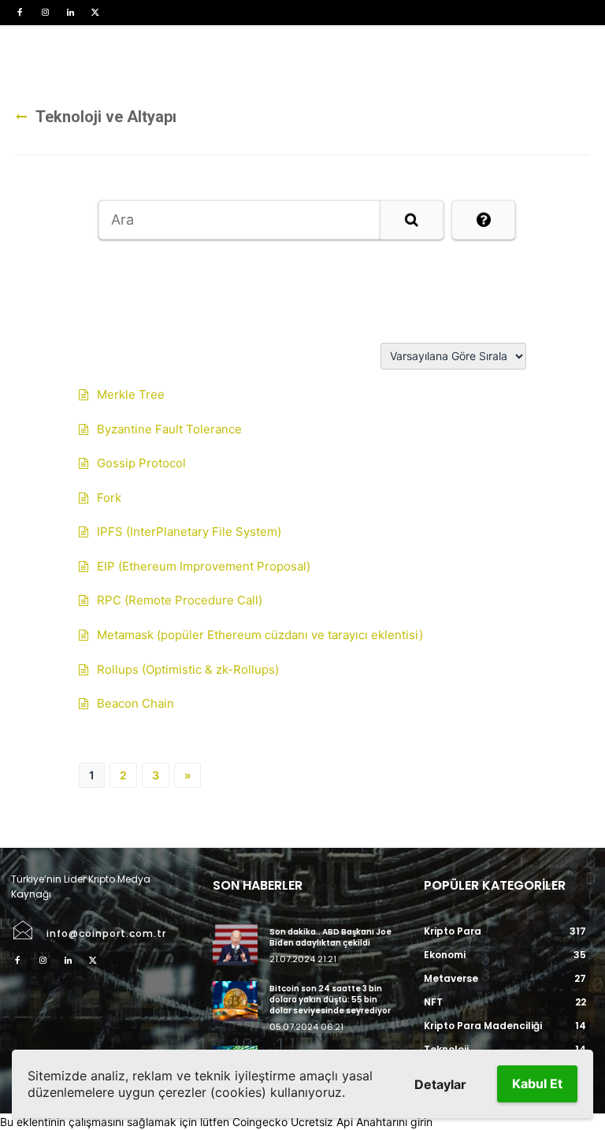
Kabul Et (537, 1083)
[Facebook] (19, 12)
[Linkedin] (70, 12)
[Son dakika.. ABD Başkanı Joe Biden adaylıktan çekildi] (235, 944)
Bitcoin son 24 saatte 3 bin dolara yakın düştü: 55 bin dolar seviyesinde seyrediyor (330, 1000)
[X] (95, 12)
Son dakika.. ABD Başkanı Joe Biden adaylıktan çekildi (330, 937)
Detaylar (440, 1084)
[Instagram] (45, 12)
